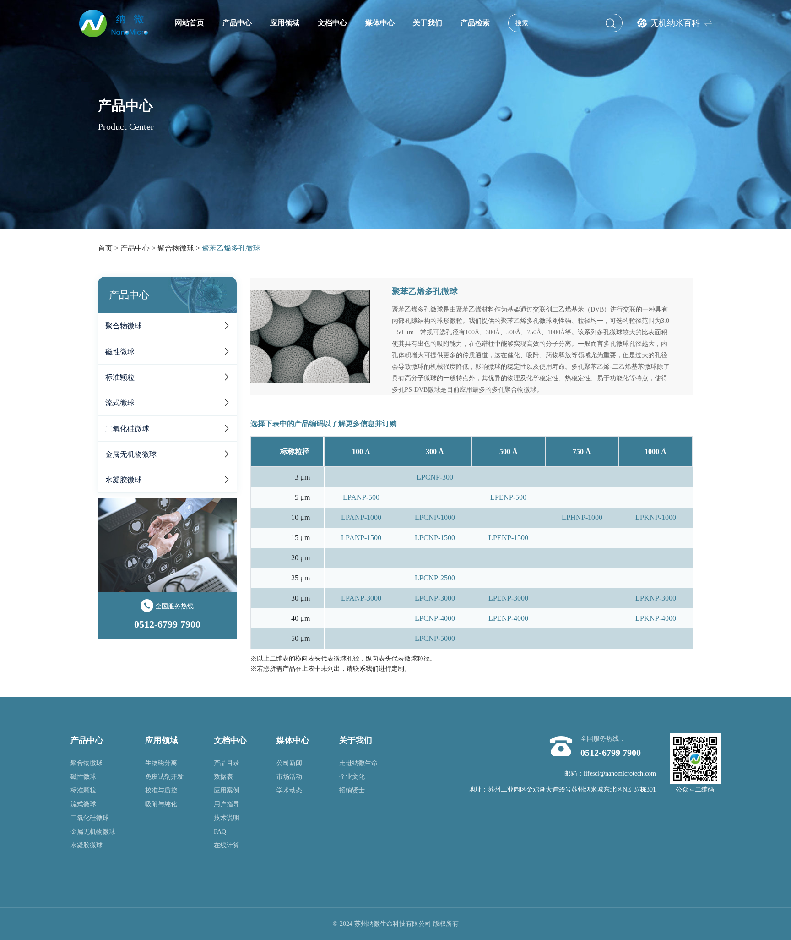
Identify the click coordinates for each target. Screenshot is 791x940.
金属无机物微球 (131, 454)
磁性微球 (120, 351)
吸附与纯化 (161, 804)
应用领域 (284, 23)
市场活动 (289, 776)
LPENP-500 (508, 497)
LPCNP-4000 (435, 618)
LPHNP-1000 (582, 517)
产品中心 (237, 23)
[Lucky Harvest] (113, 23)
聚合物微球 (175, 248)
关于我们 (427, 23)
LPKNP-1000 (655, 517)
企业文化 (352, 776)
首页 (105, 248)
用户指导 (226, 804)
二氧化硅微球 (127, 428)
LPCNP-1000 (435, 517)
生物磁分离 (161, 763)
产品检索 (475, 23)
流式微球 (120, 403)
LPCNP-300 (435, 477)
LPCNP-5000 (435, 638)
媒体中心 (380, 23)
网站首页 (189, 23)
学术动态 (289, 790)
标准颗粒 (120, 377)
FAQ (220, 831)
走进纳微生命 (358, 763)
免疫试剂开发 (164, 776)
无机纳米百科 (675, 22)
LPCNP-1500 (435, 537)
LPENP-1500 (508, 537)
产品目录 (226, 763)
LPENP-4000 (508, 618)
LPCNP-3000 (435, 598)
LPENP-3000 (508, 598)
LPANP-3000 (361, 598)
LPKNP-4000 (655, 618)
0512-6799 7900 (610, 753)
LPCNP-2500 (435, 578)
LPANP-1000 (361, 517)
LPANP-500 (361, 497)
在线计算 (226, 845)
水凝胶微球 (123, 480)
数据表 (223, 776)
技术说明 (226, 817)
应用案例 (226, 790)
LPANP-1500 (361, 537)
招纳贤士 (352, 790)
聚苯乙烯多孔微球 (231, 248)
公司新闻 (289, 763)
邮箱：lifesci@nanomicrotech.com (610, 773)
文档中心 (332, 23)
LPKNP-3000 (655, 598)
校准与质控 (161, 790)
